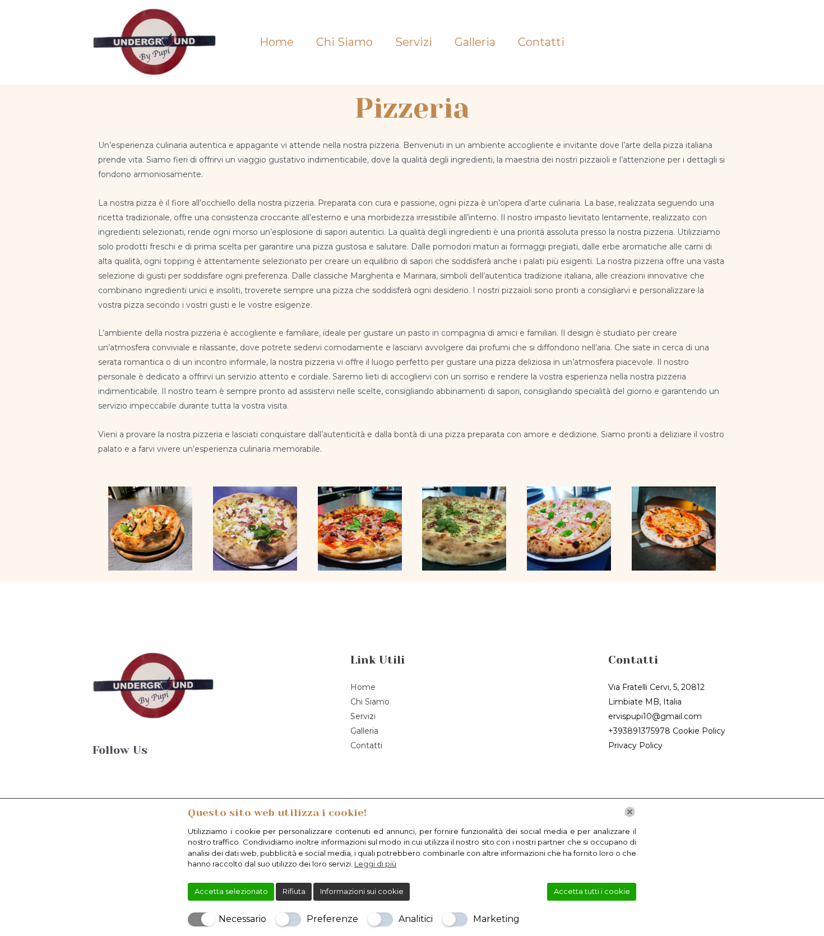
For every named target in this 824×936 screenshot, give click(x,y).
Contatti (541, 42)
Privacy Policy (635, 745)
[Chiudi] (629, 811)
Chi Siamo (344, 42)
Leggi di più (375, 863)
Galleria (475, 42)
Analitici (416, 919)
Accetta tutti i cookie (592, 891)
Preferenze (332, 919)
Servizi (413, 42)
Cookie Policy (699, 731)
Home (277, 42)
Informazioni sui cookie (362, 891)
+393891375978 (639, 731)
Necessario (242, 919)
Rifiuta (294, 891)
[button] (696, 42)
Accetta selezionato (231, 891)
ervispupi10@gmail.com (655, 716)
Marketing (496, 919)
